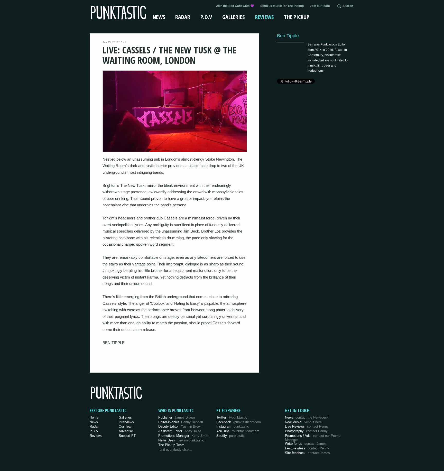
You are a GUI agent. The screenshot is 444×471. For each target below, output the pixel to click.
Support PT (127, 436)
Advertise (126, 431)
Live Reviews (307, 426)
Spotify (230, 436)
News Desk (181, 440)
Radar (182, 17)
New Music (303, 422)
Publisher (176, 417)
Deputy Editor (180, 426)
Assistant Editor (179, 431)
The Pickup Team (171, 445)
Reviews (264, 17)
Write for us (306, 444)
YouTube (237, 431)
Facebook (238, 422)
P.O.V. (94, 431)
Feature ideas (307, 448)
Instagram (232, 426)
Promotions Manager (183, 436)
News (159, 17)
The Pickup (296, 17)
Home (94, 417)
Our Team (126, 426)
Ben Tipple (288, 35)
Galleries (233, 17)
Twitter (231, 417)
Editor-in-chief (180, 422)
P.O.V (206, 17)
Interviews (126, 422)
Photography (306, 431)
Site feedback (307, 453)
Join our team (320, 6)
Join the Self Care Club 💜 (235, 6)
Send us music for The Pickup (282, 6)
